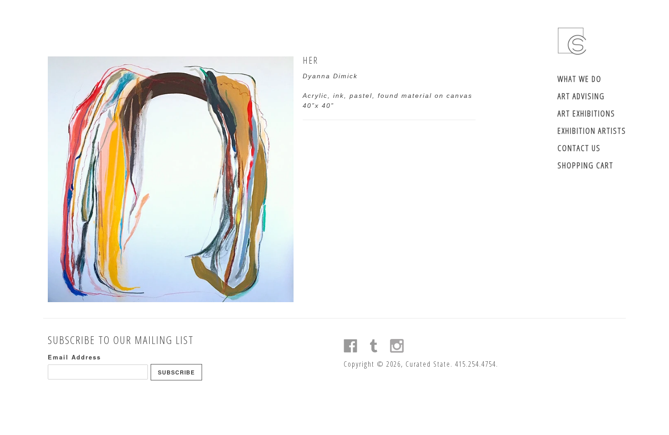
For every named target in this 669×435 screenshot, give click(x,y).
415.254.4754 (475, 364)
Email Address (74, 357)
